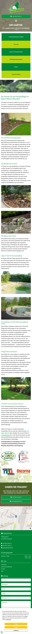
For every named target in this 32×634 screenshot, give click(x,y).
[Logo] (16, 8)
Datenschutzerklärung (6, 566)
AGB (2, 571)
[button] (16, 16)
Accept (16, 624)
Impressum (4, 564)
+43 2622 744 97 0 (7, 543)
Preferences (16, 630)
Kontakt (3, 569)
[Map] (16, 518)
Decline (16, 627)
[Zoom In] (2, 508)
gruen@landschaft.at (7, 435)
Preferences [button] (8, 619)
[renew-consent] (1, 632)
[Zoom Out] (2, 511)
